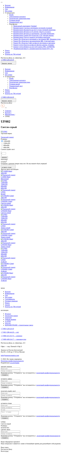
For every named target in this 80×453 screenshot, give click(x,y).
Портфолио (13, 88)
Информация (9, 7)
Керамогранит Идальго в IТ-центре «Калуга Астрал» (32, 32)
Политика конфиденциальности (12, 361)
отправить (5, 375)
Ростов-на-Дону (6, 449)
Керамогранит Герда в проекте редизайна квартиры (31, 37)
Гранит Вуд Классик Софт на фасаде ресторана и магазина (34, 43)
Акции (7, 52)
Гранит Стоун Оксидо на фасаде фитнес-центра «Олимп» (33, 45)
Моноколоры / (10, 114)
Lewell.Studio (14, 363)
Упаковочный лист (16, 22)
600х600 (6, 145)
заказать (4, 157)
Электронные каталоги (17, 16)
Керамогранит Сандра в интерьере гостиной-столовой (32, 28)
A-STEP (8, 321)
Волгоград (4, 451)
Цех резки (8, 11)
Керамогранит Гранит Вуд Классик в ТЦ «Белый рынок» (33, 35)
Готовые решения (11, 301)
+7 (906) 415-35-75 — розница (11, 336)
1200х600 (6, 141)
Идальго (8, 314)
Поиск (7, 50)
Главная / (8, 111)
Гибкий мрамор (10, 319)
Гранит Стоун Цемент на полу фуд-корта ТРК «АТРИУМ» (34, 47)
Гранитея (8, 317)
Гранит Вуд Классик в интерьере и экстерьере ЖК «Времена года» (37, 39)
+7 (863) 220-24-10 (7, 60)
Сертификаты (10, 299)
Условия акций (14, 20)
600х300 (6, 147)
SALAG (8, 323)
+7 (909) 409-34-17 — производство (13, 339)
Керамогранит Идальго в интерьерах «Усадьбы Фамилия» (33, 33)
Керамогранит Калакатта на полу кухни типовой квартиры (34, 30)
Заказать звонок (7, 63)
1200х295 (6, 143)
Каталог (8, 5)
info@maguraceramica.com (10, 355)
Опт (6, 9)
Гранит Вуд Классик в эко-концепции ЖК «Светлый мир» (34, 41)
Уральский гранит (11, 316)
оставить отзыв (7, 167)
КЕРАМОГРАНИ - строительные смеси (19, 325)
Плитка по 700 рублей (13, 54)
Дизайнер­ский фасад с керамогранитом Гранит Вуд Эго (33, 49)
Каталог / (8, 112)
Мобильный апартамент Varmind (25, 26)
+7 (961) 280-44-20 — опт (10, 332)
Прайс (11, 15)
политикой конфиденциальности (48, 373)
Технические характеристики (19, 18)
